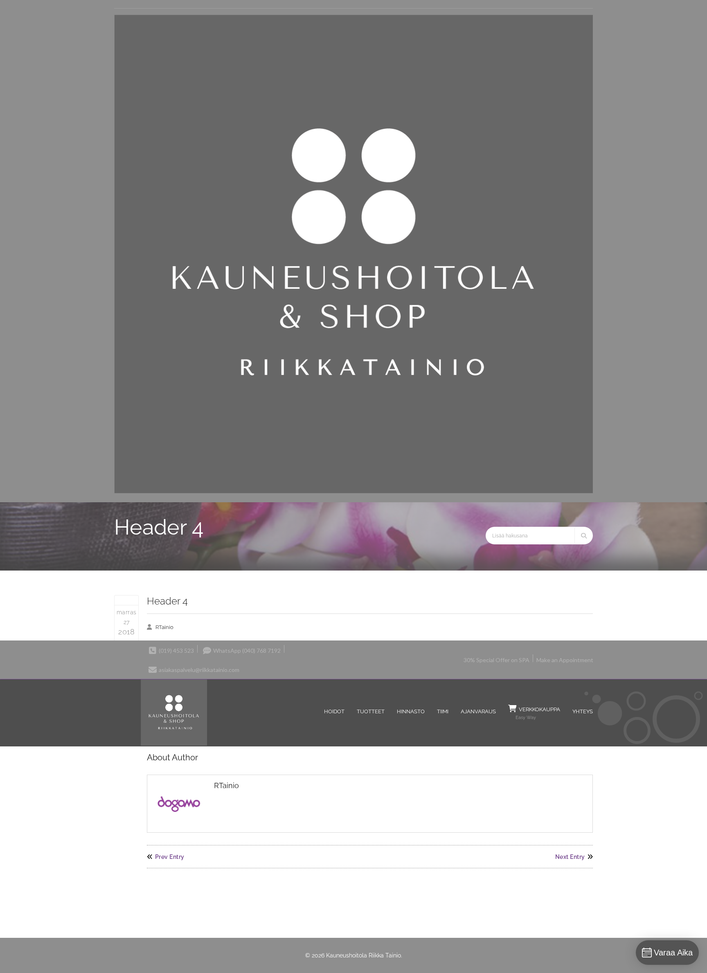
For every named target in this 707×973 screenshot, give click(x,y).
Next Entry (570, 857)
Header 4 (167, 601)
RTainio (164, 627)
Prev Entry (170, 857)
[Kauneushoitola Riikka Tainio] (353, 491)
